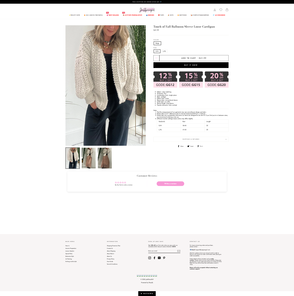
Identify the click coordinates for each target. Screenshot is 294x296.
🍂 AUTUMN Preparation (132, 15)
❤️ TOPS (161, 15)
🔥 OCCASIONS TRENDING (93, 15)
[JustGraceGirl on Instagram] (149, 257)
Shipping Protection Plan (113, 246)
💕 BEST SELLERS (113, 15)
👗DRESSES (150, 15)
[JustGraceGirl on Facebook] (154, 257)
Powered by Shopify (147, 283)
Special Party (68, 254)
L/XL (164, 51)
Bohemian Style (69, 256)
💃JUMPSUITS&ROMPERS (200, 15)
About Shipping (111, 251)
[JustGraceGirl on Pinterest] (164, 257)
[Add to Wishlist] (156, 58)
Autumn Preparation (70, 248)
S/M (157, 51)
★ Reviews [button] (147, 293)
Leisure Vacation (69, 251)
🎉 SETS (170, 15)
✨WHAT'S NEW (74, 15)
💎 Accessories (219, 15)
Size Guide (110, 261)
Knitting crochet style (71, 261)
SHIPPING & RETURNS (191, 139)
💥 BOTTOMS (182, 15)
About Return (110, 254)
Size (155, 47)
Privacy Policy (110, 259)
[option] (147, 2)
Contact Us (110, 248)
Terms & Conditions (112, 264)
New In (67, 246)
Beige (157, 43)
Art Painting (68, 259)
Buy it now (191, 65)
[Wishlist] (220, 10)
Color (156, 40)
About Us (109, 256)
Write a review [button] (170, 183)
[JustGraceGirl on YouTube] (159, 257)
